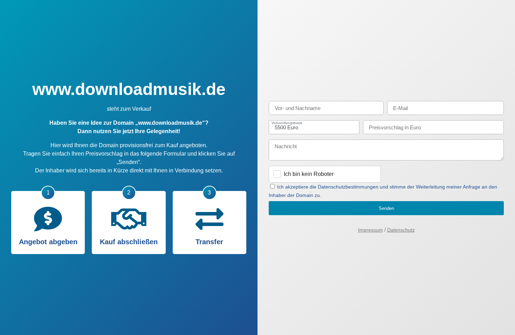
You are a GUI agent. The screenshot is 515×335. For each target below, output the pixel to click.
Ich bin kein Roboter (309, 174)
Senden (386, 208)
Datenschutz (401, 230)
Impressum (370, 230)
